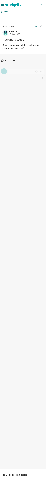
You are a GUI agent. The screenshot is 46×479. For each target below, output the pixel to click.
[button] (41, 26)
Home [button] (5, 12)
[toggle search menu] (42, 5)
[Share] (35, 26)
